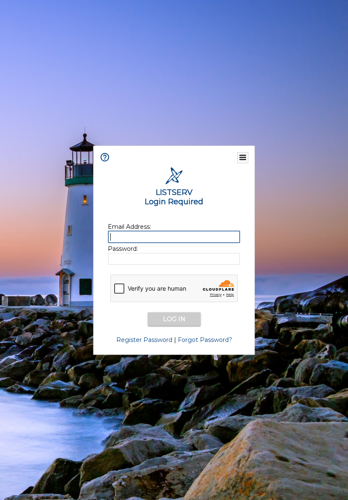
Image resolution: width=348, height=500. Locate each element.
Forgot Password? (205, 340)
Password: (123, 249)
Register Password (144, 340)
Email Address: (129, 227)
